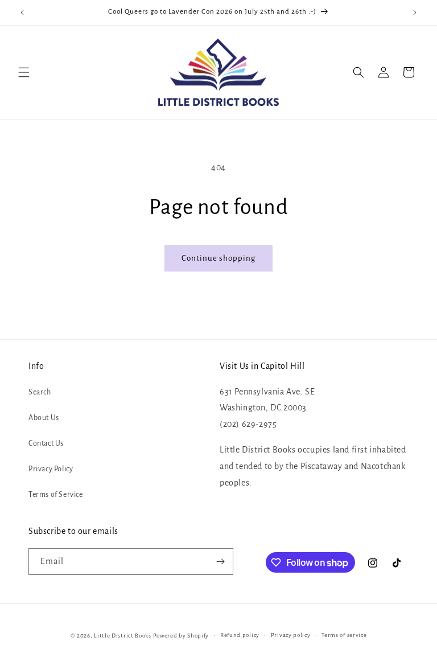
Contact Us (46, 443)
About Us (43, 418)
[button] (23, 72)
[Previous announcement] (22, 12)
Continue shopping (218, 258)
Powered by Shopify (181, 635)
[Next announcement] (414, 12)
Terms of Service (55, 495)
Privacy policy (291, 635)
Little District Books (122, 635)
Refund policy (239, 635)
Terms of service (343, 635)
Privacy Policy (50, 469)
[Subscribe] (220, 561)
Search (39, 392)
